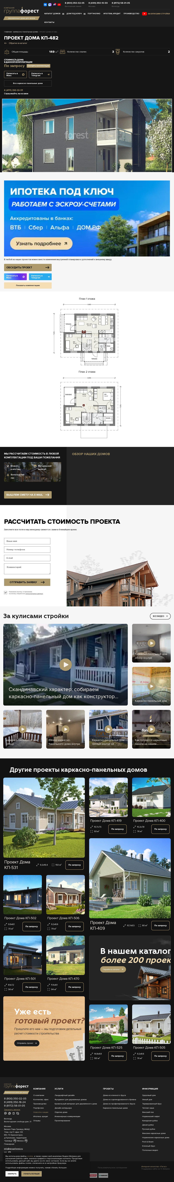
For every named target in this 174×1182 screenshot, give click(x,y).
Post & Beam (147, 1142)
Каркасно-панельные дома (115, 1108)
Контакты (49, 22)
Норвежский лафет (151, 1116)
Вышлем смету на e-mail (24, 494)
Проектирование (62, 1120)
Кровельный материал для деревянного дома (76, 1104)
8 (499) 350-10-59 (98, 3)
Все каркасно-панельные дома (28, 83)
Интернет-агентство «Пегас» (154, 1166)
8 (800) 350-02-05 (74, 3)
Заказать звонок (12, 1109)
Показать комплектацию (28, 285)
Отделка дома (61, 1112)
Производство (131, 14)
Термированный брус (152, 1104)
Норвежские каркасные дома (155, 1137)
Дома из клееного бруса (114, 1095)
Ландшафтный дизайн (65, 1095)
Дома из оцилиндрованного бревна (119, 1099)
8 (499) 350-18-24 (15, 1102)
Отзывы (36, 1120)
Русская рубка (148, 1129)
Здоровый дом (149, 1095)
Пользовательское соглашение (112, 1167)
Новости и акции (40, 1112)
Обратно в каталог (18, 43)
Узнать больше (32, 1174)
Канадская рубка (150, 1120)
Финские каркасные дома (154, 1133)
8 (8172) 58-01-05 (121, 3)
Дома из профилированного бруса (119, 1104)
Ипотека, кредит (112, 14)
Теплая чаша (148, 1108)
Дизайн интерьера (63, 1108)
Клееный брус (148, 1146)
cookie (30, 1156)
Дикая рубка (148, 1125)
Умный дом (147, 1099)
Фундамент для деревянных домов (71, 1099)
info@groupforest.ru (13, 1148)
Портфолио (94, 14)
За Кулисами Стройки (159, 14)
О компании (38, 1095)
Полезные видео (150, 1150)
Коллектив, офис (41, 1099)
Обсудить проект (19, 267)
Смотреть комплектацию (38, 66)
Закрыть (12, 1174)
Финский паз (148, 1112)
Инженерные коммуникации (67, 1116)
